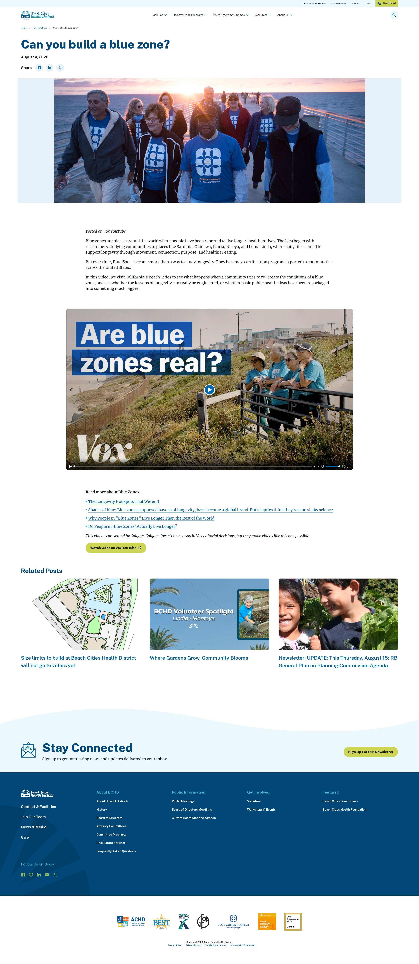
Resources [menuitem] (261, 15)
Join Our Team (33, 817)
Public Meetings (183, 801)
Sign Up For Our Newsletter (370, 752)
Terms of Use (174, 945)
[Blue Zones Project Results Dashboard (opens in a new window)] (233, 923)
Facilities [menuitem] (157, 15)
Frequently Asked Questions (116, 851)
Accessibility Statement (242, 945)
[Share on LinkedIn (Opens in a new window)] (50, 68)
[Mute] (322, 466)
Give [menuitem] (368, 3)
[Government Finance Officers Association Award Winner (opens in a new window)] (203, 922)
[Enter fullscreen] (348, 466)
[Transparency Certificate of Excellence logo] (267, 922)
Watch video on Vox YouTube (113, 548)
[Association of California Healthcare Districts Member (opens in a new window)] (131, 922)
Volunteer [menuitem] (356, 3)
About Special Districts (112, 801)
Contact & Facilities (38, 806)
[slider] (192, 466)
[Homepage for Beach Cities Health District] (38, 15)
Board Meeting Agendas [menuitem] (314, 3)
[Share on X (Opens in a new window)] (60, 68)
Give (25, 837)
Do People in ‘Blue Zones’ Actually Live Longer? (132, 526)
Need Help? (389, 3)
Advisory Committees (111, 826)
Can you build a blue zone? (66, 28)
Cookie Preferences (215, 945)
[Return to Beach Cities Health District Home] (55, 793)
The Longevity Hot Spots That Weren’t (123, 501)
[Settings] (343, 466)
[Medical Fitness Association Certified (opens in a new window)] (183, 922)
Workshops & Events (261, 809)
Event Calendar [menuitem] (338, 3)
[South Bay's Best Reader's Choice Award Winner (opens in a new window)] (161, 922)
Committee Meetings (111, 834)
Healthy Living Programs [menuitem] (188, 15)
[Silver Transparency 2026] (293, 923)
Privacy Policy (193, 945)
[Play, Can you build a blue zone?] (70, 466)
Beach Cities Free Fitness (340, 801)
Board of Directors (109, 818)
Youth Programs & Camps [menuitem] (229, 15)
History (101, 809)
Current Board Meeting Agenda (194, 818)
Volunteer (254, 801)
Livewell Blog (40, 28)
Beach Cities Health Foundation (344, 809)
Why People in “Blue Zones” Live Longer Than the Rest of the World (151, 518)
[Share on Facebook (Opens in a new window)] (39, 68)
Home (24, 28)
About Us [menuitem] (283, 15)
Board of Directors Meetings (192, 809)
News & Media (33, 827)
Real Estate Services (111, 843)
